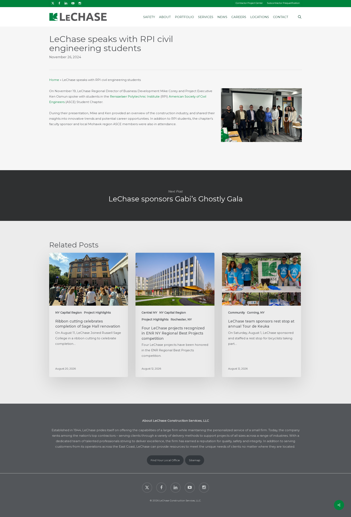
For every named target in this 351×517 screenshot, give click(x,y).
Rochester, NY (181, 319)
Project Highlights (97, 312)
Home (54, 80)
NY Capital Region (68, 312)
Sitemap (194, 460)
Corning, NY (255, 312)
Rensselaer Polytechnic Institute (135, 96)
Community (236, 312)
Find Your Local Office (165, 460)
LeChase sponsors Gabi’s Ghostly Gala (175, 195)
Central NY (149, 312)
